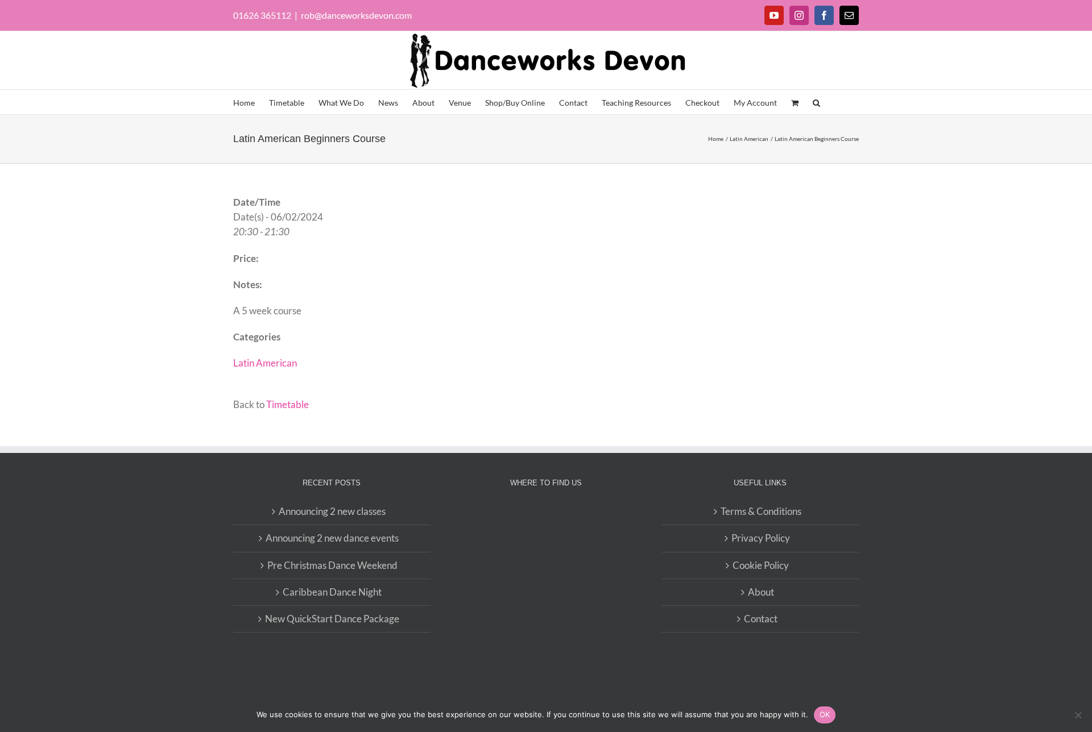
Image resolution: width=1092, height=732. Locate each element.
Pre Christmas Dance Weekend (332, 565)
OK (825, 714)
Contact (760, 619)
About (761, 592)
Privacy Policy (760, 538)
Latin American (265, 363)
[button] (816, 102)
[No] (1077, 715)
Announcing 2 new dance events (332, 538)
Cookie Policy (761, 565)
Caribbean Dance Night (332, 592)
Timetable (287, 404)
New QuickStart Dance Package (332, 619)
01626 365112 (262, 15)
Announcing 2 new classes (332, 511)
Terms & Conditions (761, 511)
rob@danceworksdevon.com (356, 15)
